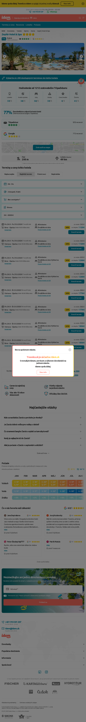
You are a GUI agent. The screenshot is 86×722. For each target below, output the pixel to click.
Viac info (43, 372)
